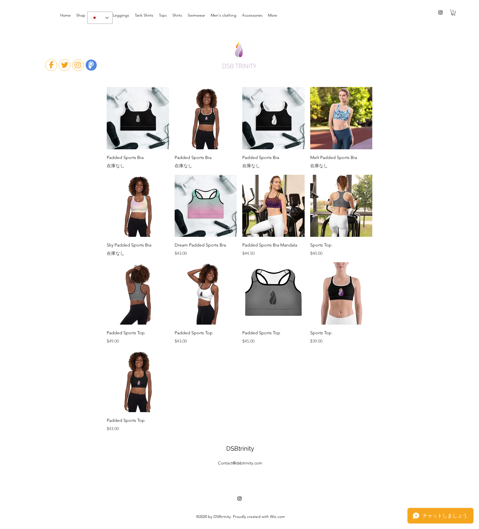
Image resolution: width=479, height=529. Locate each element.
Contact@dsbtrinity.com (240, 463)
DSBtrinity (240, 448)
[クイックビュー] (138, 118)
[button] (453, 13)
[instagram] (440, 12)
